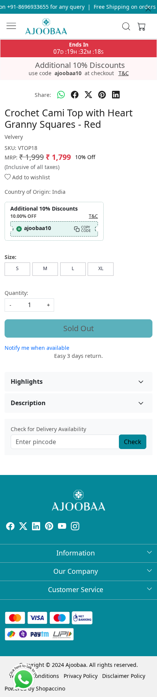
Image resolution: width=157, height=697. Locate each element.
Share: (43, 94)
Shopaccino (50, 688)
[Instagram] (75, 527)
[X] (23, 527)
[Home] (46, 26)
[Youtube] (62, 527)
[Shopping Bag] (139, 26)
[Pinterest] (49, 527)
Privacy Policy (81, 675)
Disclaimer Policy (123, 675)
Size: (10, 257)
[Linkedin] (36, 527)
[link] (126, 26)
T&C (124, 73)
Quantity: (16, 292)
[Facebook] (10, 527)
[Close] (148, 9)
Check (132, 442)
